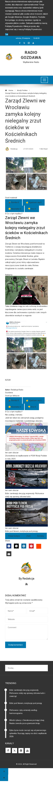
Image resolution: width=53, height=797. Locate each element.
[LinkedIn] (23, 546)
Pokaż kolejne (14, 536)
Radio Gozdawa (31, 55)
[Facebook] (8, 546)
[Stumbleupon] (38, 546)
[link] (26, 441)
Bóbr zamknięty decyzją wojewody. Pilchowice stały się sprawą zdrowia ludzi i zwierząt (27, 693)
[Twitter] (16, 546)
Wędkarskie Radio (31, 62)
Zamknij (40, 536)
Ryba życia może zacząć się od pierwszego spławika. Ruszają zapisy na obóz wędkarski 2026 (28, 733)
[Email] (8, 553)
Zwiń (28, 536)
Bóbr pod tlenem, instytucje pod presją (25, 703)
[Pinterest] (31, 546)
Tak (6, 34)
